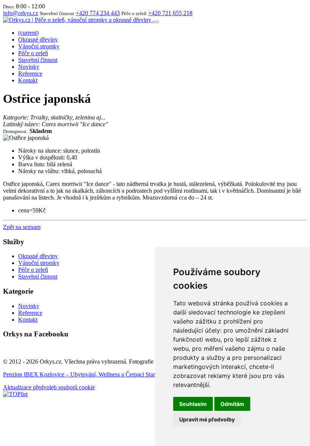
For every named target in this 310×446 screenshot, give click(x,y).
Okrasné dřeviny (38, 39)
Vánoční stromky (38, 46)
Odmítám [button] (232, 404)
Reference (30, 73)
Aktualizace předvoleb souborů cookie (49, 387)
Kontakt (27, 80)
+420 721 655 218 (170, 13)
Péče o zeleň (33, 53)
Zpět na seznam (21, 227)
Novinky (28, 66)
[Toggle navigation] (156, 22)
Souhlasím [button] (193, 404)
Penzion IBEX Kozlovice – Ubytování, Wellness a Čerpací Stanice (83, 374)
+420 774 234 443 (98, 13)
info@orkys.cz (20, 13)
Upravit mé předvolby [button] (207, 419)
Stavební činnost (37, 60)
